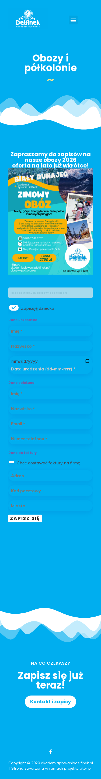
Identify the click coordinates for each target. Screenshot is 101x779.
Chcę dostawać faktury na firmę (48, 462)
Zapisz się (25, 518)
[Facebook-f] (50, 751)
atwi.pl (86, 768)
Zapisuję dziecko (37, 308)
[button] (73, 20)
